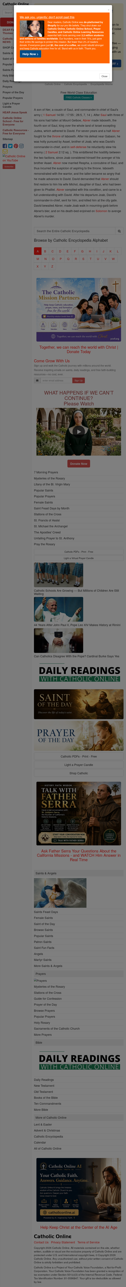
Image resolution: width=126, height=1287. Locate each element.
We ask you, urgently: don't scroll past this (47, 17)
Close (104, 76)
